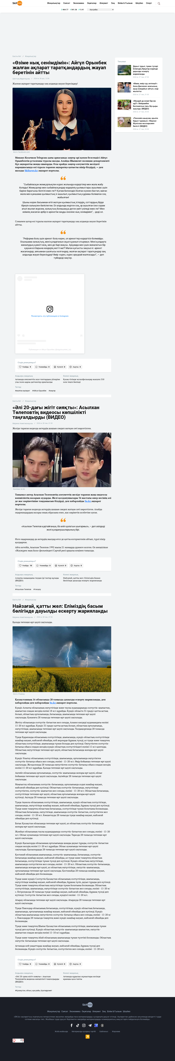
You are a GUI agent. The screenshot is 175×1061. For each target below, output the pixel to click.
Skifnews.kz (31, 170)
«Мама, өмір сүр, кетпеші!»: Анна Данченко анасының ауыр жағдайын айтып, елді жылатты (145, 87)
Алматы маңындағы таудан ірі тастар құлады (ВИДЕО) (37, 579)
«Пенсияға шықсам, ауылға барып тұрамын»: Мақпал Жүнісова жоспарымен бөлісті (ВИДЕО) (145, 122)
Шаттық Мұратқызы (21, 79)
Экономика (78, 3)
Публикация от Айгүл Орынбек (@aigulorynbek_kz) (50, 349)
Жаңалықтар (53, 3)
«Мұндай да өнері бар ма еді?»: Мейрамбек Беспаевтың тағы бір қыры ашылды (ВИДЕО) (145, 105)
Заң (113, 3)
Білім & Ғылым (125, 3)
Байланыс (104, 1031)
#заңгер (52, 391)
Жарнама (116, 1031)
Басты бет (17, 56)
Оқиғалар (91, 3)
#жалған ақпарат (22, 391)
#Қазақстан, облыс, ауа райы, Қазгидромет (33, 990)
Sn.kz (88, 501)
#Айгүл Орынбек (39, 391)
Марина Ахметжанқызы (23, 423)
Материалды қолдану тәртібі (84, 1031)
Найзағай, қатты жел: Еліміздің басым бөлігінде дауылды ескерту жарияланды (82, 579)
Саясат (66, 3)
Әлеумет (104, 3)
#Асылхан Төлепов (23, 589)
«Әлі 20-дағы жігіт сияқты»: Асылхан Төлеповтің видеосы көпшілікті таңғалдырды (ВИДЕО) (37, 979)
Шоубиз (139, 3)
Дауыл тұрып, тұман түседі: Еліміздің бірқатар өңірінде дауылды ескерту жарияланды (145, 70)
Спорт (149, 3)
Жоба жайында (61, 1031)
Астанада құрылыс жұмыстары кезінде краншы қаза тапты (81, 978)
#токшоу (37, 589)
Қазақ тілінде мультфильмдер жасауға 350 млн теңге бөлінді (83, 380)
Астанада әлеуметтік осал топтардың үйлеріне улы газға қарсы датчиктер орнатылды (37, 380)
